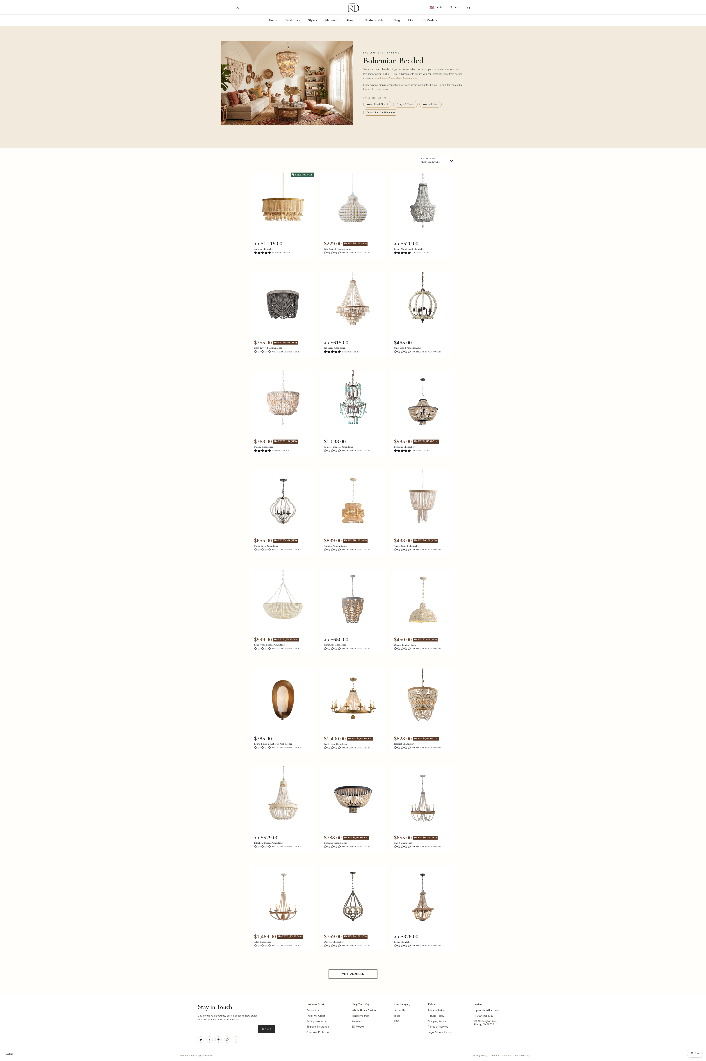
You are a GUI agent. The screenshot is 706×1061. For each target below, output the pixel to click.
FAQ (411, 20)
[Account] (237, 7)
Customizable (375, 20)
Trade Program (360, 1015)
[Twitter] (201, 1039)
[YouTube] (236, 1039)
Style (312, 20)
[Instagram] (227, 1039)
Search (457, 7)
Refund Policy (436, 1015)
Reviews (357, 1021)
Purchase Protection (318, 1032)
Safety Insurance (316, 1021)
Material (331, 20)
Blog (397, 20)
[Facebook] (209, 1039)
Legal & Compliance (439, 1032)
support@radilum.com (486, 1010)
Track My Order (315, 1015)
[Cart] (468, 7)
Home (273, 20)
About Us (399, 1010)
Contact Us (313, 1010)
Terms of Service (438, 1026)
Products (292, 20)
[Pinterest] (218, 1039)
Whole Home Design (364, 1010)
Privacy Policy (436, 1010)
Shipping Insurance (317, 1026)
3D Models (429, 20)
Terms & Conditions (501, 1055)
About (351, 20)
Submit (266, 1029)
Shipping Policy (437, 1021)
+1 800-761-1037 (483, 1015)
